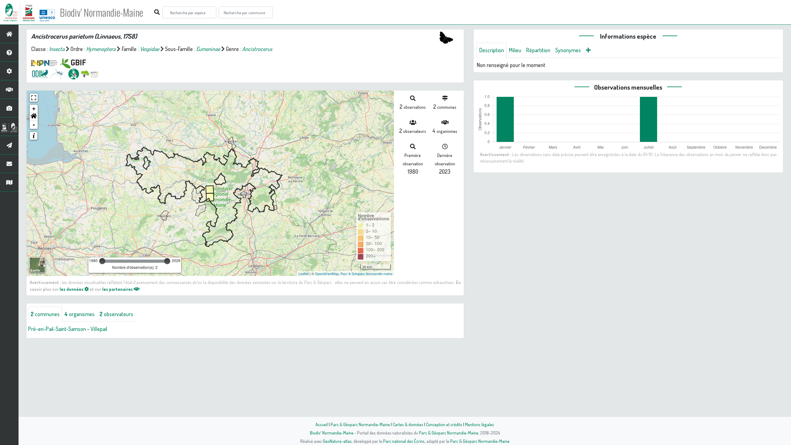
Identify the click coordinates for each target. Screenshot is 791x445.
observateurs (116, 314)
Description (491, 50)
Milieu (515, 50)
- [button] (34, 124)
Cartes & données (408, 424)
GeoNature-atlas (337, 441)
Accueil (321, 424)
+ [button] (34, 108)
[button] (34, 117)
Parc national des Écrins (404, 441)
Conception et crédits (444, 424)
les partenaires (118, 289)
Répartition (538, 50)
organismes (80, 314)
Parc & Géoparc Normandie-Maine (360, 424)
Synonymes (568, 50)
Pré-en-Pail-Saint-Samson (57, 328)
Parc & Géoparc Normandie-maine (366, 273)
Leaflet (303, 273)
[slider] (102, 261)
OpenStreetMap (327, 273)
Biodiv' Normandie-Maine (101, 12)
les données (72, 289)
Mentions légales (479, 424)
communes (45, 314)
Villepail (99, 328)
